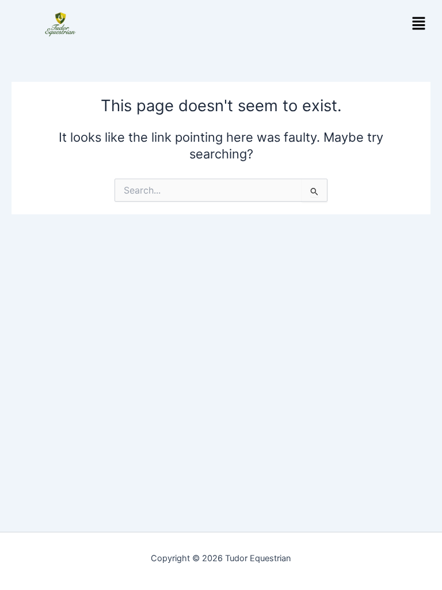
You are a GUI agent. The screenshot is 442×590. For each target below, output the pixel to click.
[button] (418, 24)
